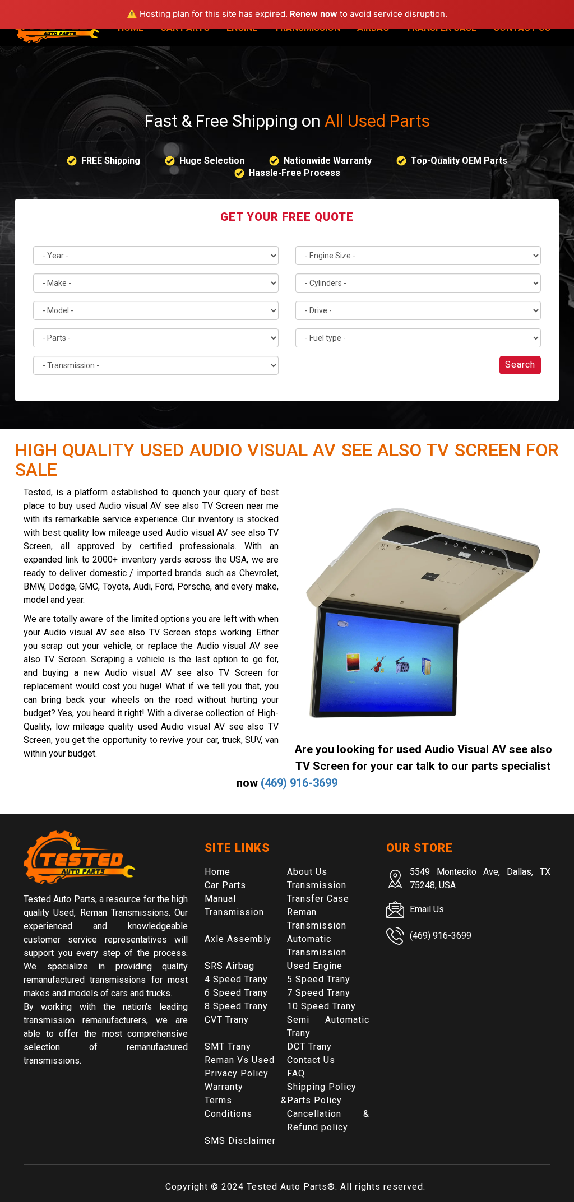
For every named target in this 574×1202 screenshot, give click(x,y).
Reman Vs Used (240, 1060)
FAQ (296, 1073)
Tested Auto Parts (287, 1186)
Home (217, 871)
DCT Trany (309, 1046)
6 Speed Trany (236, 992)
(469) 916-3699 (299, 783)
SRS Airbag (229, 965)
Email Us (427, 909)
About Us (307, 871)
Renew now (313, 13)
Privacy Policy (237, 1073)
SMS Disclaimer (240, 1140)
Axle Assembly (238, 939)
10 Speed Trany (321, 1006)
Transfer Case (318, 898)
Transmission (316, 885)
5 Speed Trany (318, 979)
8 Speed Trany (236, 1006)
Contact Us (311, 1060)
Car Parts (225, 885)
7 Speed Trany (318, 992)
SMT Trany (228, 1046)
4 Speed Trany (236, 979)
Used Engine (314, 965)
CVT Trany (227, 1019)
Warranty (224, 1087)
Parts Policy (314, 1100)
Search (520, 364)
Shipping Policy (322, 1087)
